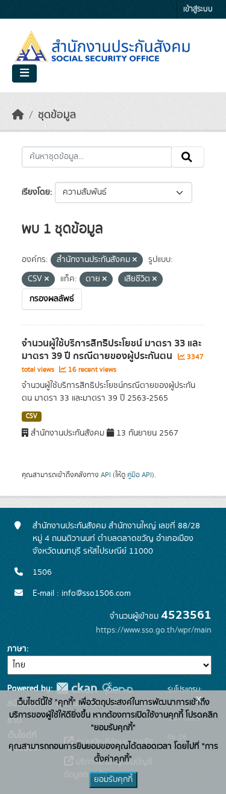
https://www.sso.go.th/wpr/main (154, 630)
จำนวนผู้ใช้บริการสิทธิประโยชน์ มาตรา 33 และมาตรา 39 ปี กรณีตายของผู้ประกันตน (111, 350)
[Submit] (187, 157)
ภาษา (17, 649)
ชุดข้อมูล (57, 115)
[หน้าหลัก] (18, 115)
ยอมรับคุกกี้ (113, 780)
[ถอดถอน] (135, 260)
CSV (31, 416)
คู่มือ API (139, 474)
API (106, 474)
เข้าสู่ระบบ (198, 9)
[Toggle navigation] (24, 73)
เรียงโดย (36, 192)
